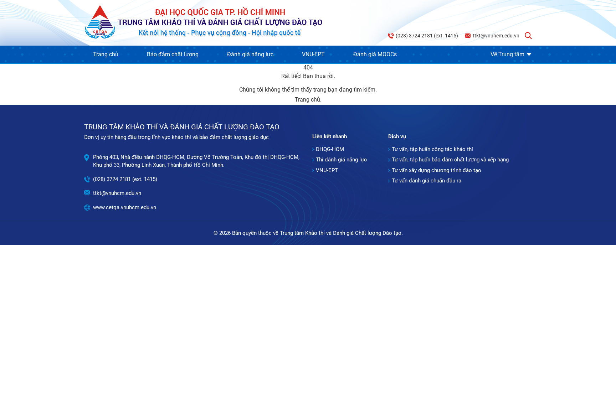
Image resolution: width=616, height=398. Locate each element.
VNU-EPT (313, 54)
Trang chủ (105, 54)
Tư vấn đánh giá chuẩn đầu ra (426, 180)
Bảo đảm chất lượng (173, 54)
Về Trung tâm (507, 54)
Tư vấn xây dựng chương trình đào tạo (436, 170)
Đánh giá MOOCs (375, 54)
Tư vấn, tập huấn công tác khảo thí (432, 149)
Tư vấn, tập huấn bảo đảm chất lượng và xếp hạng (450, 159)
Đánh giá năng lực (250, 54)
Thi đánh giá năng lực (341, 159)
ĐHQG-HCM (330, 149)
